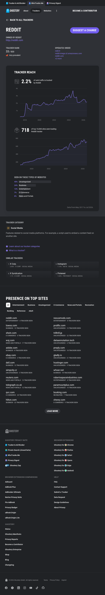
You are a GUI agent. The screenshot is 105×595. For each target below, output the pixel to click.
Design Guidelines (61, 502)
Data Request (59, 497)
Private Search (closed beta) (19, 450)
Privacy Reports (11, 539)
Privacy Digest (55, 3)
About (25, 11)
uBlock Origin (10, 513)
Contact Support (60, 487)
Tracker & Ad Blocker (17, 3)
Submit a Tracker (61, 492)
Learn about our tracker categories (24, 246)
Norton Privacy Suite (13, 497)
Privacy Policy (55, 580)
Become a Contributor (85, 10)
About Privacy (59, 507)
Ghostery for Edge (62, 465)
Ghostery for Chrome (64, 445)
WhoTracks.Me (37, 3)
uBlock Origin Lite (12, 518)
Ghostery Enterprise (13, 549)
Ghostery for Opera (63, 460)
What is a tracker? (17, 250)
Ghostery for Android (64, 471)
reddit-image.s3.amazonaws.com (68, 53)
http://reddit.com (14, 40)
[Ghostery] (13, 11)
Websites (47, 11)
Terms (46, 580)
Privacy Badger (11, 507)
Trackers (36, 11)
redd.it (57, 51)
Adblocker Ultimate (13, 492)
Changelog (9, 565)
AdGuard (8, 482)
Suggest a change (84, 30)
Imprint (64, 580)
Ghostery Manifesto (13, 534)
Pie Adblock (10, 502)
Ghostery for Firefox (63, 450)
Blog (7, 560)
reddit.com (59, 56)
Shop (7, 555)
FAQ (55, 482)
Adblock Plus (10, 487)
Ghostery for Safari (63, 455)
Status (7, 529)
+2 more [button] (58, 59)
